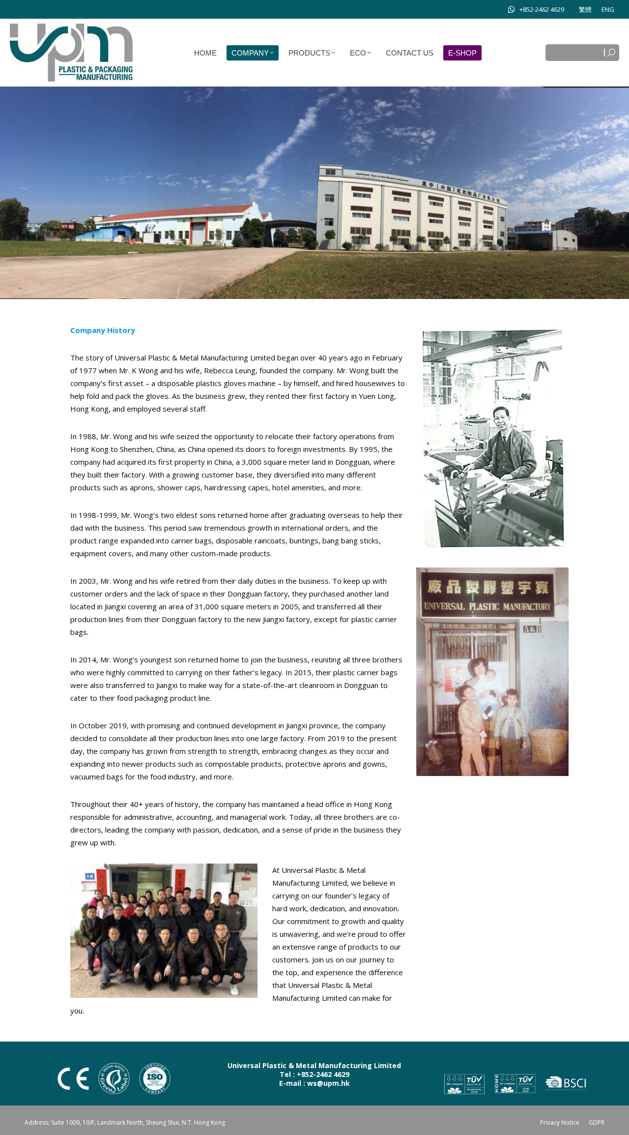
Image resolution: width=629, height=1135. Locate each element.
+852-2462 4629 (541, 9)
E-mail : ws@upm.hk (314, 1083)
